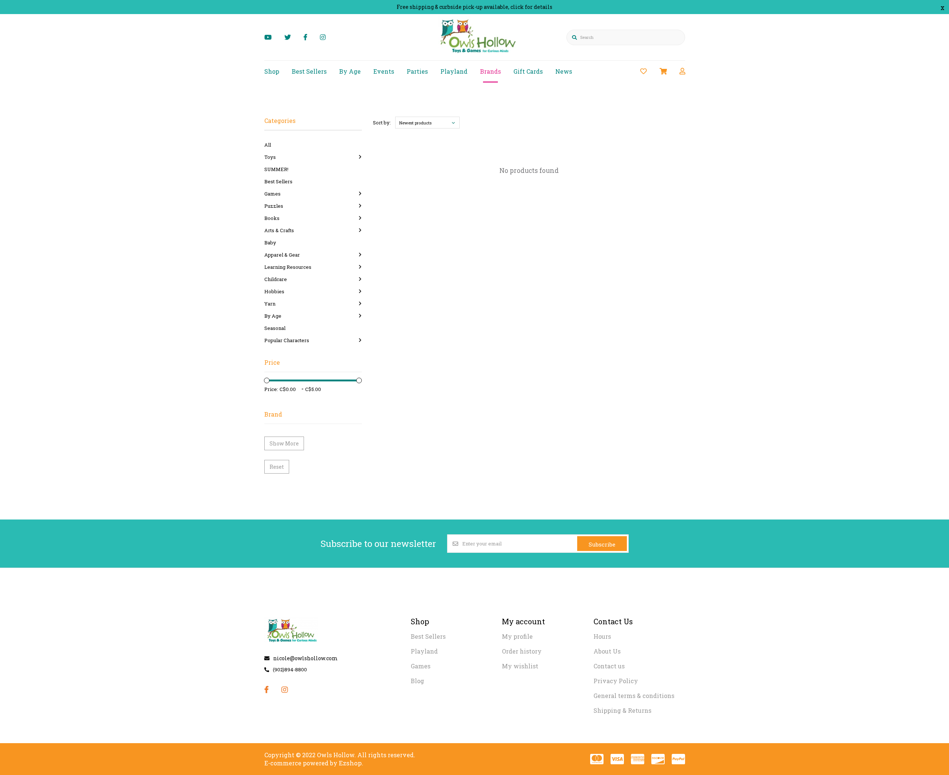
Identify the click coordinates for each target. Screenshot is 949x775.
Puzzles (273, 206)
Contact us (609, 666)
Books (272, 218)
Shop (271, 71)
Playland (453, 71)
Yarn (269, 303)
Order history (522, 651)
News (563, 71)
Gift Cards (528, 71)
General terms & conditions (633, 695)
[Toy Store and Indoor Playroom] (479, 54)
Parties (417, 71)
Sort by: (382, 122)
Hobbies (274, 291)
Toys (270, 157)
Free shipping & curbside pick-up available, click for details (474, 6)
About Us (607, 651)
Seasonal (274, 328)
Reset (277, 466)
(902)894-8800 (290, 669)
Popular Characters (286, 340)
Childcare (275, 279)
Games (272, 193)
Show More (284, 443)
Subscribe (602, 544)
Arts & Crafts (279, 230)
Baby (270, 242)
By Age (350, 71)
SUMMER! (276, 169)
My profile (517, 636)
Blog (417, 681)
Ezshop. (351, 763)
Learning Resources (287, 267)
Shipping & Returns (622, 710)
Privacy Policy (615, 681)
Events (383, 71)
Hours (602, 636)
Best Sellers (309, 71)
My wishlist (520, 666)
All (267, 144)
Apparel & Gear (282, 254)
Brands (490, 71)
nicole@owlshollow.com (305, 658)
